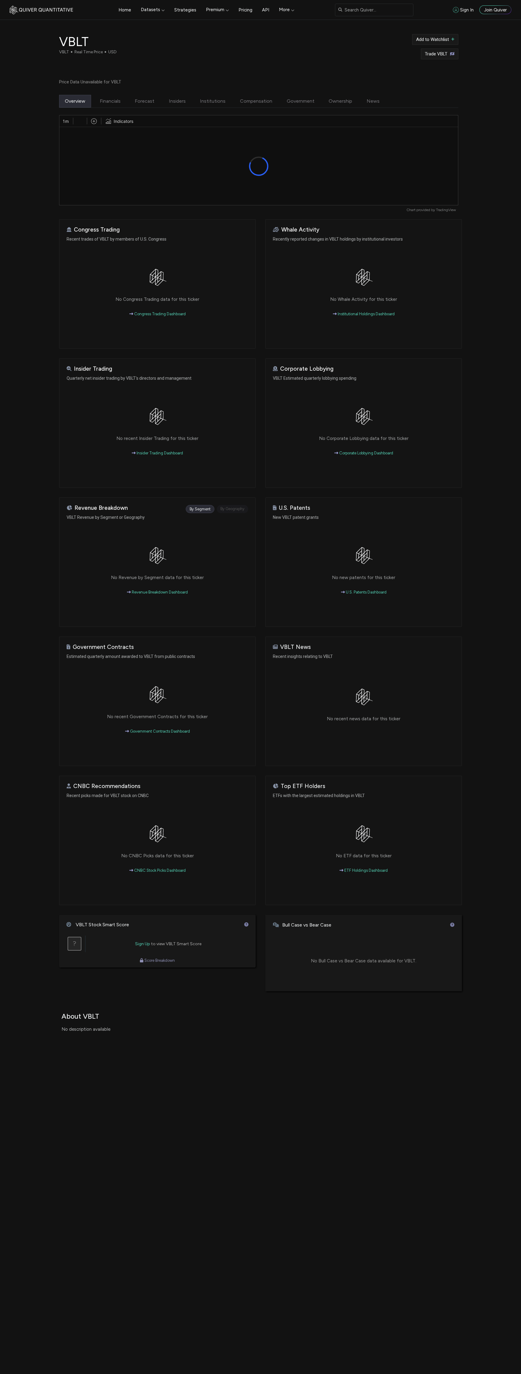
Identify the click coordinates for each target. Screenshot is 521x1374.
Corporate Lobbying (306, 369)
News (373, 101)
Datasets (150, 9)
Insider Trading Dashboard (159, 453)
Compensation (256, 101)
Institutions (213, 101)
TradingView (446, 210)
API (265, 10)
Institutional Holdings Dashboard (366, 314)
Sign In (467, 10)
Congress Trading (97, 229)
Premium (215, 9)
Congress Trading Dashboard (159, 314)
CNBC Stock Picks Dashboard (159, 870)
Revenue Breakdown (101, 508)
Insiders (177, 101)
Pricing (245, 10)
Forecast (144, 101)
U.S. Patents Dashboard (366, 592)
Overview (75, 101)
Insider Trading (93, 369)
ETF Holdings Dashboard (365, 870)
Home (124, 10)
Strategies (185, 10)
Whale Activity (300, 229)
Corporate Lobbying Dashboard (365, 453)
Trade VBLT (436, 54)
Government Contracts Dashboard (159, 731)
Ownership (340, 101)
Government (300, 101)
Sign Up (142, 943)
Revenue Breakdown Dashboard (159, 592)
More (284, 9)
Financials (110, 101)
